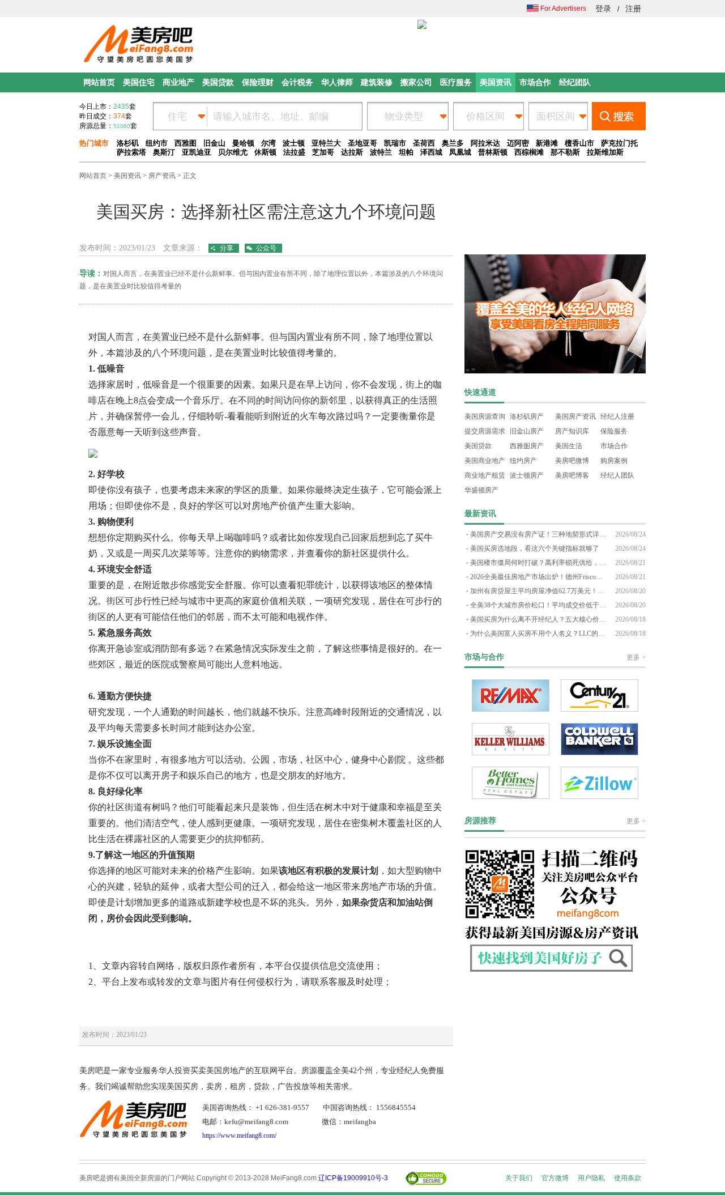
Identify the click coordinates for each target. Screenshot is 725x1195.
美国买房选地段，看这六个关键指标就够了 (534, 548)
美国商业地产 (484, 461)
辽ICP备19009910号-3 (353, 1178)
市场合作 (614, 446)
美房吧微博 (572, 461)
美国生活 (568, 446)
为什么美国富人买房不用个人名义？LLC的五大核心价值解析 (538, 633)
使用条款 (627, 1178)
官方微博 (555, 1178)
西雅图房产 (527, 446)
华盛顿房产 (481, 490)
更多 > (636, 657)
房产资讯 (162, 176)
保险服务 (614, 431)
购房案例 (614, 461)
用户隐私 (591, 1178)
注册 (633, 8)
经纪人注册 (617, 416)
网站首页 (92, 176)
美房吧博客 (572, 475)
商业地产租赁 (484, 475)
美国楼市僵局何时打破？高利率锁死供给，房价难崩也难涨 (538, 563)
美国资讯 (127, 176)
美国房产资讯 (575, 416)
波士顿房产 (527, 475)
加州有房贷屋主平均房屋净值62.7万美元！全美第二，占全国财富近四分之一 (538, 591)
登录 (603, 8)
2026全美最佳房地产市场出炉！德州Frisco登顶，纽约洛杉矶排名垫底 (538, 577)
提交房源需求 (484, 431)
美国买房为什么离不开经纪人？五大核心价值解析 (538, 619)
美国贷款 (478, 446)
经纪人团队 (617, 475)
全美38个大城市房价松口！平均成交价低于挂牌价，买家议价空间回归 (538, 605)
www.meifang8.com (115, 321)
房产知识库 (572, 431)
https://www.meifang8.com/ (239, 1135)
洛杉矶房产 (527, 416)
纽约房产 (523, 461)
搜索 (619, 116)
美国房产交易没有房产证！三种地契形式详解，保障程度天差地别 (538, 534)
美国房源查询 (484, 416)
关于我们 (518, 1178)
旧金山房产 (527, 431)
